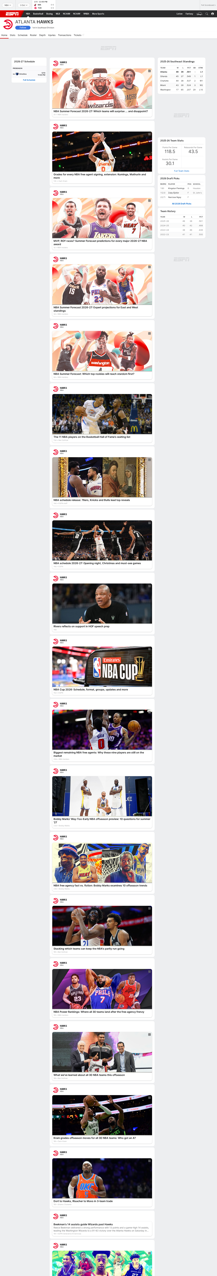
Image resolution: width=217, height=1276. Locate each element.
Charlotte (164, 63)
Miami (163, 67)
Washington (165, 72)
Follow (23, 27)
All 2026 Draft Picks (181, 144)
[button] (207, 14)
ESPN (12, 13)
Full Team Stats (181, 111)
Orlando (163, 59)
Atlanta (163, 54)
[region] (181, 61)
